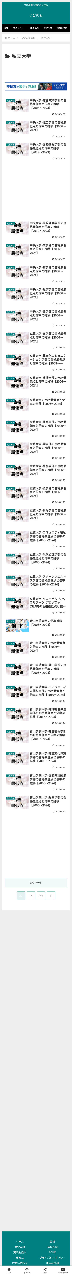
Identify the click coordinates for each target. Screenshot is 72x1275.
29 (41, 896)
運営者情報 (52, 1263)
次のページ (36, 882)
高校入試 (52, 1247)
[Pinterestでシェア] (20, 1056)
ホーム (20, 1241)
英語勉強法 (19, 1252)
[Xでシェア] (12, 1035)
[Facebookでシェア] (12, 1045)
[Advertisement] (36, 71)
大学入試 (20, 1247)
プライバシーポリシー (52, 1257)
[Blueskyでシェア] (44, 1035)
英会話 (20, 1257)
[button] (52, 1056)
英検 (52, 1241)
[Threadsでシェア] (28, 1045)
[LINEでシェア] (60, 1045)
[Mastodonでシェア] (28, 1035)
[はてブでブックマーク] (44, 1045)
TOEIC (52, 1252)
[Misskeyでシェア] (60, 1035)
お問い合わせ (20, 1263)
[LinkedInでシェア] (36, 1056)
